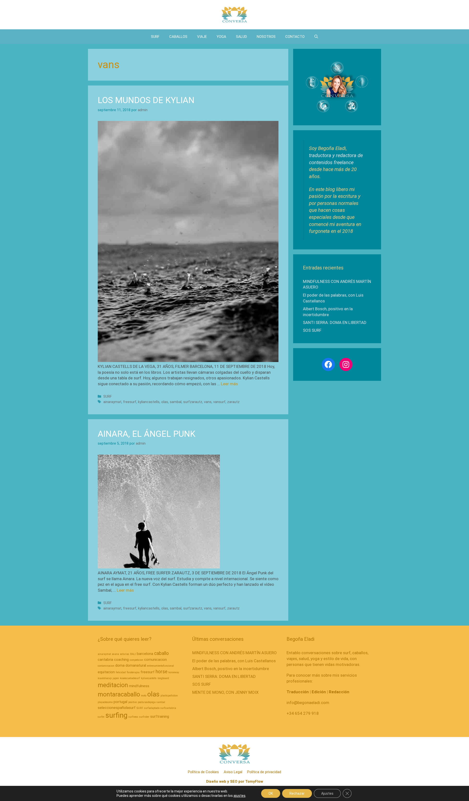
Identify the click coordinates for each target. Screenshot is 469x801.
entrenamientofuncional (160, 665)
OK (270, 793)
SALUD (241, 36)
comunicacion (155, 659)
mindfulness (139, 686)
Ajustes (327, 793)
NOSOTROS (266, 36)
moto (143, 695)
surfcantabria (168, 708)
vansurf (219, 402)
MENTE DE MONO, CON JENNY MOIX (225, 692)
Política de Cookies (203, 772)
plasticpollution (169, 695)
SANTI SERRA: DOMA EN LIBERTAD (334, 322)
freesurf (129, 402)
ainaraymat (112, 402)
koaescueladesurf (130, 678)
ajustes (239, 796)
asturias (124, 654)
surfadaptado (152, 708)
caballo (161, 653)
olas (164, 402)
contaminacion (106, 665)
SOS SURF (312, 330)
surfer (101, 716)
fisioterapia (133, 672)
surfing (117, 715)
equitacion (106, 672)
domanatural (136, 665)
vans (208, 402)
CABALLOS (178, 36)
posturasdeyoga (147, 702)
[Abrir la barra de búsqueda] (316, 36)
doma (120, 665)
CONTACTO (295, 36)
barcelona (145, 653)
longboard (163, 678)
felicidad (121, 672)
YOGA (221, 36)
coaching (121, 659)
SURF (155, 36)
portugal (120, 702)
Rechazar (297, 793)
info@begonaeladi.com (308, 702)
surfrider (144, 716)
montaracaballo (119, 694)
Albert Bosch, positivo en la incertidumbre (230, 668)
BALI (133, 654)
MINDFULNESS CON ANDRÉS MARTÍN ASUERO (234, 652)
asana (115, 654)
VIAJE (202, 36)
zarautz (233, 402)
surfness (133, 716)
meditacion (113, 685)
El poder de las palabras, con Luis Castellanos (234, 660)
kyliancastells (149, 402)
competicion (136, 660)
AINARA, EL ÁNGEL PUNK (146, 434)
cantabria (105, 659)
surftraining (159, 716)
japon (116, 678)
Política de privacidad (264, 772)
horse (161, 671)
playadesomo (105, 702)
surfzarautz (192, 402)
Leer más (229, 383)
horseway (173, 672)
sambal (175, 402)
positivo (132, 702)
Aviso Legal (233, 772)
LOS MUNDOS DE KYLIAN (146, 100)
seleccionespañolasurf (117, 707)
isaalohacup (105, 678)
